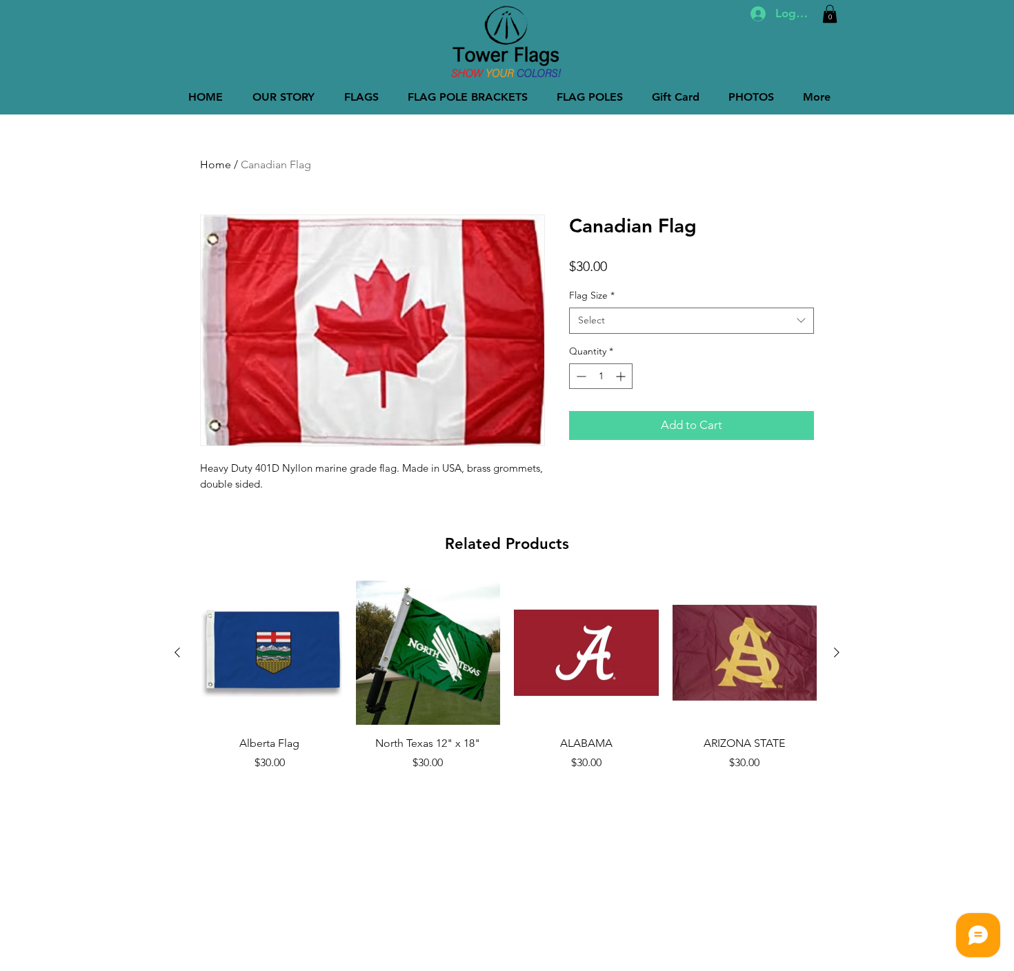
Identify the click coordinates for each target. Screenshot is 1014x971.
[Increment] (621, 376)
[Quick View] (269, 653)
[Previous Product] (177, 652)
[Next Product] (836, 652)
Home (215, 164)
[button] (829, 14)
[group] (507, 676)
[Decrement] (579, 376)
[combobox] (691, 321)
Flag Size (592, 295)
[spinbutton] (600, 376)
